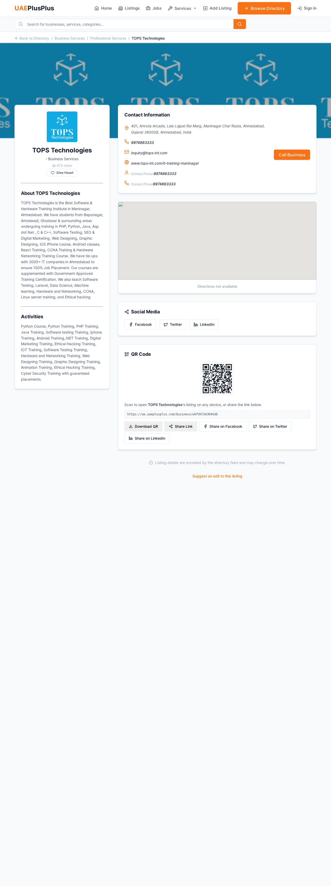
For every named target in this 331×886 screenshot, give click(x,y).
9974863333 (142, 142)
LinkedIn (207, 324)
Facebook (143, 324)
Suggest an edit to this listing (217, 476)
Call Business (292, 154)
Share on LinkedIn (150, 438)
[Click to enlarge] (217, 379)
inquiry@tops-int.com (149, 153)
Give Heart (64, 173)
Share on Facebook (225, 426)
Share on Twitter (273, 426)
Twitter (176, 324)
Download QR (146, 426)
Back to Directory (34, 38)
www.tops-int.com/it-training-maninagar (165, 163)
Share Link (184, 426)
